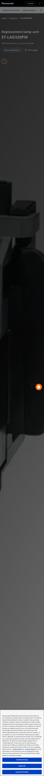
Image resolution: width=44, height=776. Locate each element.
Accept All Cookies (22, 772)
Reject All (22, 766)
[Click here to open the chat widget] (39, 387)
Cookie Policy (17, 749)
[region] (22, 743)
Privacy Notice (30, 749)
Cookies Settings (22, 760)
